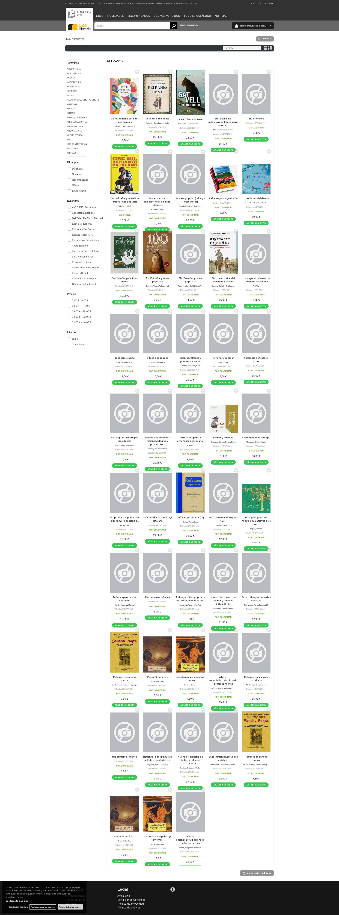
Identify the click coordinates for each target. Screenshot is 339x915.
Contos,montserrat (157, 362)
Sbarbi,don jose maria (157, 449)
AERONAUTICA (74, 73)
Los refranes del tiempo (256, 198)
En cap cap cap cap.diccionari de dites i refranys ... (157, 201)
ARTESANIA (72, 148)
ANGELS (71, 109)
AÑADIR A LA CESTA (124, 146)
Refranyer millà (124, 206)
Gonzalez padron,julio (190, 366)
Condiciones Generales (131, 899)
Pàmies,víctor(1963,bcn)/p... (190, 286)
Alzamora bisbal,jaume (256, 442)
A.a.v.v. (256, 286)
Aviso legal (123, 896)
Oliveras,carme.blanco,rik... (223, 442)
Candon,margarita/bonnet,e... (223, 688)
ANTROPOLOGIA (75, 126)
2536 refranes (256, 118)
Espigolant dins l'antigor (256, 437)
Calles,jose (223, 362)
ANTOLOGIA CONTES (77, 122)
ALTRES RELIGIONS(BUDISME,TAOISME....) (83, 97)
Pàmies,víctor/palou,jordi (157, 286)
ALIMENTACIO (73, 87)
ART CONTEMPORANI (77, 144)
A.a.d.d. (190, 445)
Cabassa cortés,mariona (124, 126)
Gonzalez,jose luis (223, 525)
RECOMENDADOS (138, 15)
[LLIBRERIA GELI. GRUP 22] (79, 32)
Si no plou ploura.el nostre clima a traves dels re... (256, 521)
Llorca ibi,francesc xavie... (190, 124)
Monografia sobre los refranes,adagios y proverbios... (157, 441)
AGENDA (71, 78)
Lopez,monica (256, 529)
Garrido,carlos (157, 681)
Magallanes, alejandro (124, 445)
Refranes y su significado (223, 198)
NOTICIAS (221, 15)
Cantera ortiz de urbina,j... (223, 286)
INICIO (99, 15)
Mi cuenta (268, 3)
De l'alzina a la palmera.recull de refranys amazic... (223, 122)
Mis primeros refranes (157, 597)
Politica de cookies (128, 907)
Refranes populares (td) (190, 517)
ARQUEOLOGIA (74, 131)
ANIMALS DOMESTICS (77, 117)
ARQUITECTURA (74, 135)
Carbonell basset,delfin (223, 608)
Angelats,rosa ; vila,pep (190, 605)
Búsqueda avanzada (189, 25)
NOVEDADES (115, 15)
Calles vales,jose (190, 522)
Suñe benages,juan (124, 362)
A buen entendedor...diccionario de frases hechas (223, 680)
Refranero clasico (124, 358)
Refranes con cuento (157, 118)
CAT (253, 3)
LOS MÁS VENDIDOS (167, 15)
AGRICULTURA (74, 82)
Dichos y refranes (223, 437)
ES (259, 3)
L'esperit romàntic (157, 677)
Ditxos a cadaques (157, 358)
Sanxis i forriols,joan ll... (190, 206)
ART (69, 140)
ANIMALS (71, 113)
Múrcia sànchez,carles (223, 130)
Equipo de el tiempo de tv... (256, 203)
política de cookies (16, 901)
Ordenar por (215, 48)
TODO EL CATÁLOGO (197, 15)
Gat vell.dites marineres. (190, 119)
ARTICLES (71, 153)
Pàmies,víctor (157, 209)
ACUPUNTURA (74, 69)
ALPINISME (72, 91)
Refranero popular (223, 358)
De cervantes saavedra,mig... (124, 685)
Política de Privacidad (130, 903)
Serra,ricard (124, 525)
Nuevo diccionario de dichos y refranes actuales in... (223, 600)
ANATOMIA (72, 104)
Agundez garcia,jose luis (157, 123)
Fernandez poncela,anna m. (256, 605)
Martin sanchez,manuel (125, 605)
